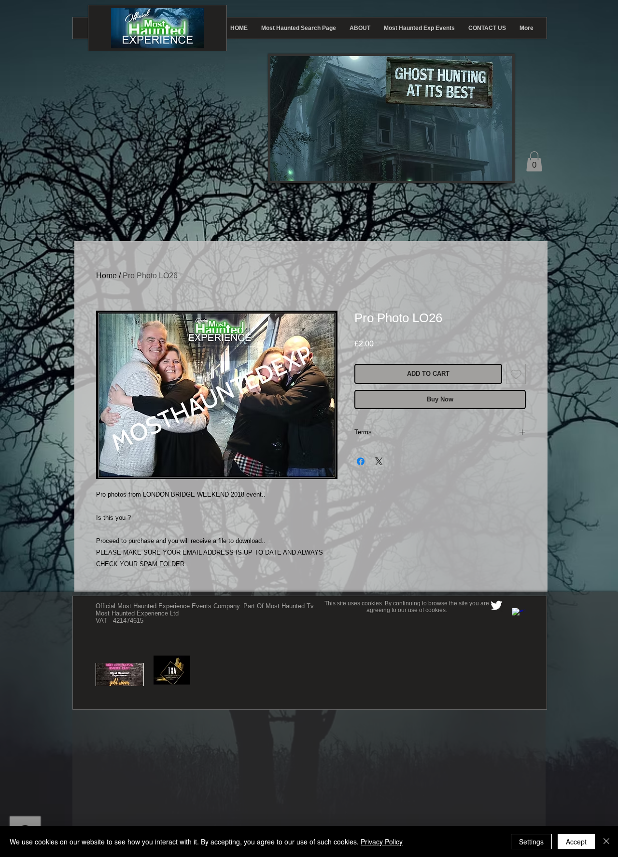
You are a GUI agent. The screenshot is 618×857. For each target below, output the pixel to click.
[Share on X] (379, 461)
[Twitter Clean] (496, 605)
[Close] (606, 841)
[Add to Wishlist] (516, 374)
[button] (534, 161)
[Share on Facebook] (360, 461)
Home (106, 275)
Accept (576, 841)
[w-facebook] (518, 614)
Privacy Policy (382, 841)
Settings (531, 841)
